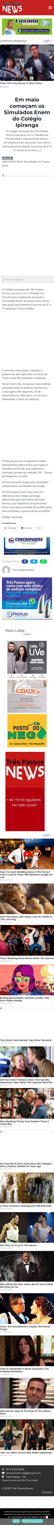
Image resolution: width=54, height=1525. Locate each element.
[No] (50, 1516)
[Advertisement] (27, 340)
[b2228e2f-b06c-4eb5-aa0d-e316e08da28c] (27, 27)
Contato (47, 1492)
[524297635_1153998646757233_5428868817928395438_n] (27, 598)
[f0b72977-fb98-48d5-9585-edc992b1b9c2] (27, 731)
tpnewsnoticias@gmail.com (23, 1473)
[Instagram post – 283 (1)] (27, 660)
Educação (7, 158)
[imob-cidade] (27, 696)
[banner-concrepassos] (27, 546)
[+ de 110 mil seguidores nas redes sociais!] (25, 791)
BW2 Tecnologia (29, 1480)
